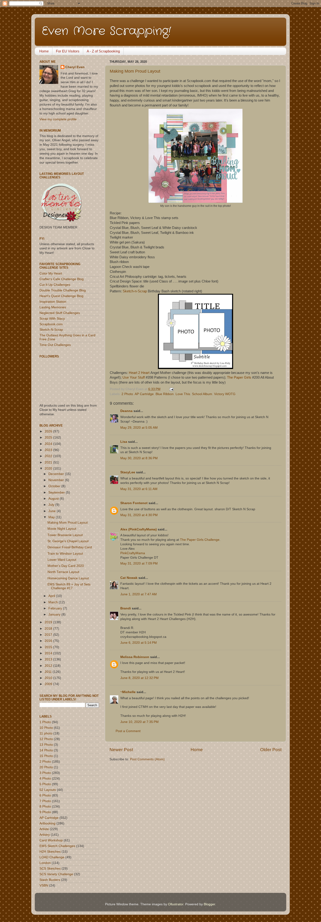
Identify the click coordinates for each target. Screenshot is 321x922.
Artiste (44, 829)
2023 (49, 450)
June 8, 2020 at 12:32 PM (139, 678)
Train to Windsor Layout (65, 553)
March (53, 602)
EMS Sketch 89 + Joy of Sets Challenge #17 (68, 586)
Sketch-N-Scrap (51, 329)
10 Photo (46, 728)
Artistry (44, 834)
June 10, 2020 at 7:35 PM (139, 722)
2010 (49, 678)
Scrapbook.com (51, 324)
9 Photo (45, 812)
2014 (49, 653)
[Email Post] (171, 389)
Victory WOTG (224, 394)
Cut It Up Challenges (54, 284)
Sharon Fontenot (134, 503)
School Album (202, 394)
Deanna (126, 411)
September (57, 492)
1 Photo (45, 722)
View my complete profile (58, 119)
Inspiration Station (52, 301)
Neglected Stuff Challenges (59, 313)
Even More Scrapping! (106, 31)
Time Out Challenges (55, 345)
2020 (49, 468)
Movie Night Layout (61, 528)
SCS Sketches (50, 868)
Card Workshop (51, 840)
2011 (49, 672)
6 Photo (45, 795)
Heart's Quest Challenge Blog (61, 296)
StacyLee (127, 472)
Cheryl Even (75, 67)
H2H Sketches (50, 851)
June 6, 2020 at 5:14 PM (138, 642)
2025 (49, 437)
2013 (49, 659)
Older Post (271, 749)
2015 (49, 647)
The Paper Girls (239, 377)
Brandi (125, 608)
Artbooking (47, 823)
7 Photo (45, 801)
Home (44, 51)
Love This (183, 394)
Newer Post (121, 749)
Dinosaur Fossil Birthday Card (69, 547)
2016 (49, 641)
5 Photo (45, 784)
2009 (49, 684)
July (51, 504)
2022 (49, 456)
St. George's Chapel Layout (68, 541)
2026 (49, 431)
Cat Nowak (128, 578)
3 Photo (45, 773)
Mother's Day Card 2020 (65, 566)
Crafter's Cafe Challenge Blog (61, 279)
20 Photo (46, 767)
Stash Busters (49, 880)
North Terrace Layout (63, 572)
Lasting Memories (52, 307)
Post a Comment (128, 731)
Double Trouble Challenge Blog (62, 290)
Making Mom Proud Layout (135, 71)
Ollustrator (175, 904)
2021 (49, 462)
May (52, 517)
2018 (49, 628)
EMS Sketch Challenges (57, 846)
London (45, 863)
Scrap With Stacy (52, 318)
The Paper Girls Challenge (199, 539)
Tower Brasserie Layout (65, 535)
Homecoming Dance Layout (68, 578)
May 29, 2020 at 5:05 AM (139, 427)
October (54, 486)
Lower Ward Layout (61, 559)
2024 (49, 444)
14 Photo (46, 750)
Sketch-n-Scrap (135, 291)
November (56, 480)
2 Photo (127, 394)
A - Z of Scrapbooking (103, 51)
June (52, 511)
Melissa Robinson (134, 657)
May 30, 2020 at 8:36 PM (139, 458)
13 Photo (46, 744)
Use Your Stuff (133, 377)
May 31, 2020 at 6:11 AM (138, 489)
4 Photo (45, 778)
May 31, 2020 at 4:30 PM (139, 515)
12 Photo (46, 739)
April (52, 596)
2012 (49, 665)
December (56, 474)
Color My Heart (50, 273)
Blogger (209, 904)
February (55, 608)
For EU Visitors (67, 51)
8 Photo (45, 806)
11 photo (45, 733)
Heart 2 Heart (139, 373)
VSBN (43, 885)
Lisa (123, 441)
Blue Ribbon (165, 394)
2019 (49, 622)
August (54, 498)
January (54, 614)
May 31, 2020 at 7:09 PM (139, 563)
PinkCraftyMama (132, 553)
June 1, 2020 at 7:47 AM (138, 594)
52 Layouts (47, 790)
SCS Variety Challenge (56, 874)
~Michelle (128, 692)
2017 (49, 634)
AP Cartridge (144, 394)
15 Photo (46, 756)
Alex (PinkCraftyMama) (138, 529)
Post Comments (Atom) (147, 759)
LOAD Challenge (51, 857)
